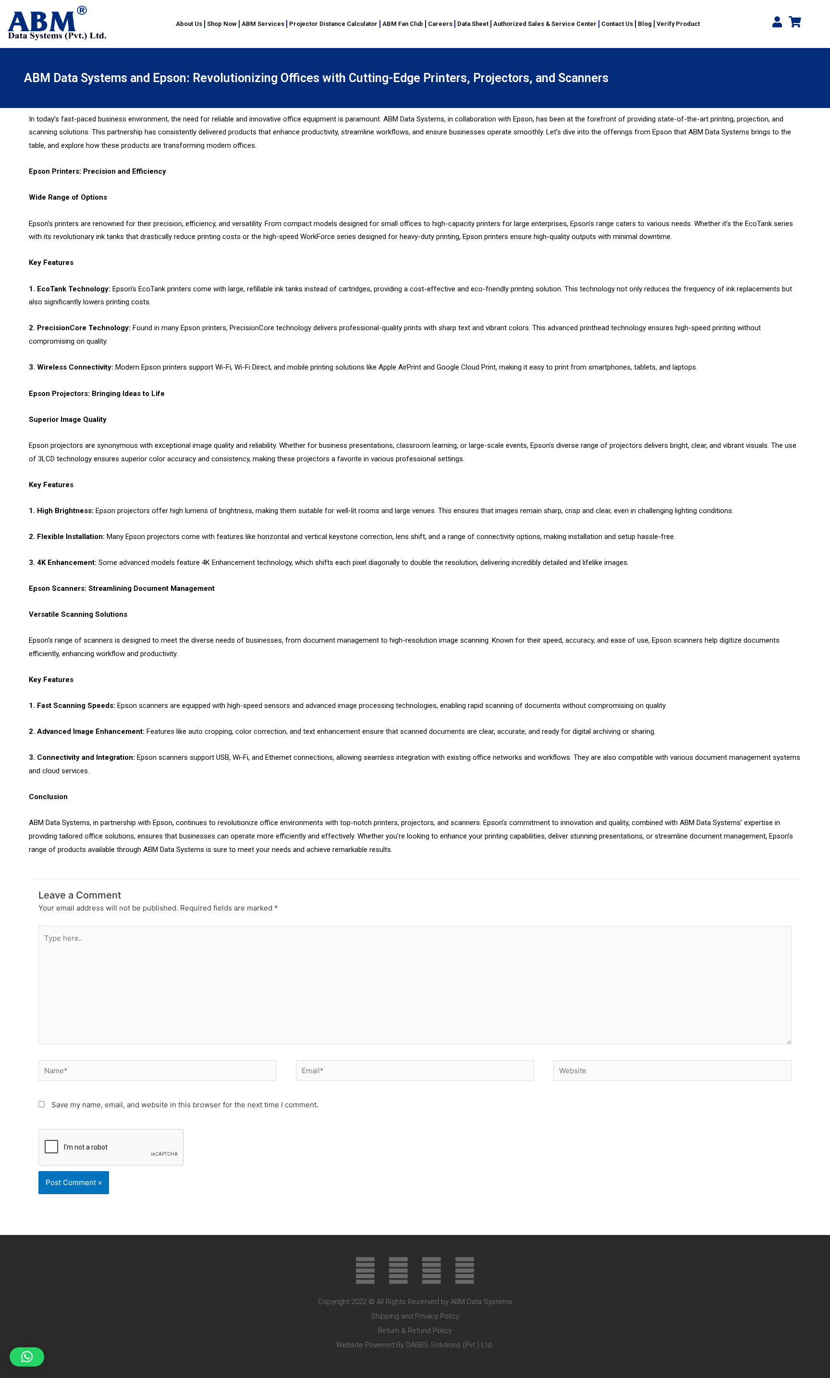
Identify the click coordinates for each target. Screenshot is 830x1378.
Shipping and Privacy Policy (415, 1316)
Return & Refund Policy (415, 1330)
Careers (440, 23)
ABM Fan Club (402, 23)
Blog (645, 23)
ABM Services (263, 23)
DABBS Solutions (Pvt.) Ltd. (450, 1345)
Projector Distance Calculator (333, 23)
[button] (27, 1356)
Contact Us (617, 23)
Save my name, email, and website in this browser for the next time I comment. (184, 1104)
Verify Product (678, 23)
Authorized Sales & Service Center (545, 23)
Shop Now (222, 23)
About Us (189, 23)
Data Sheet (472, 23)
